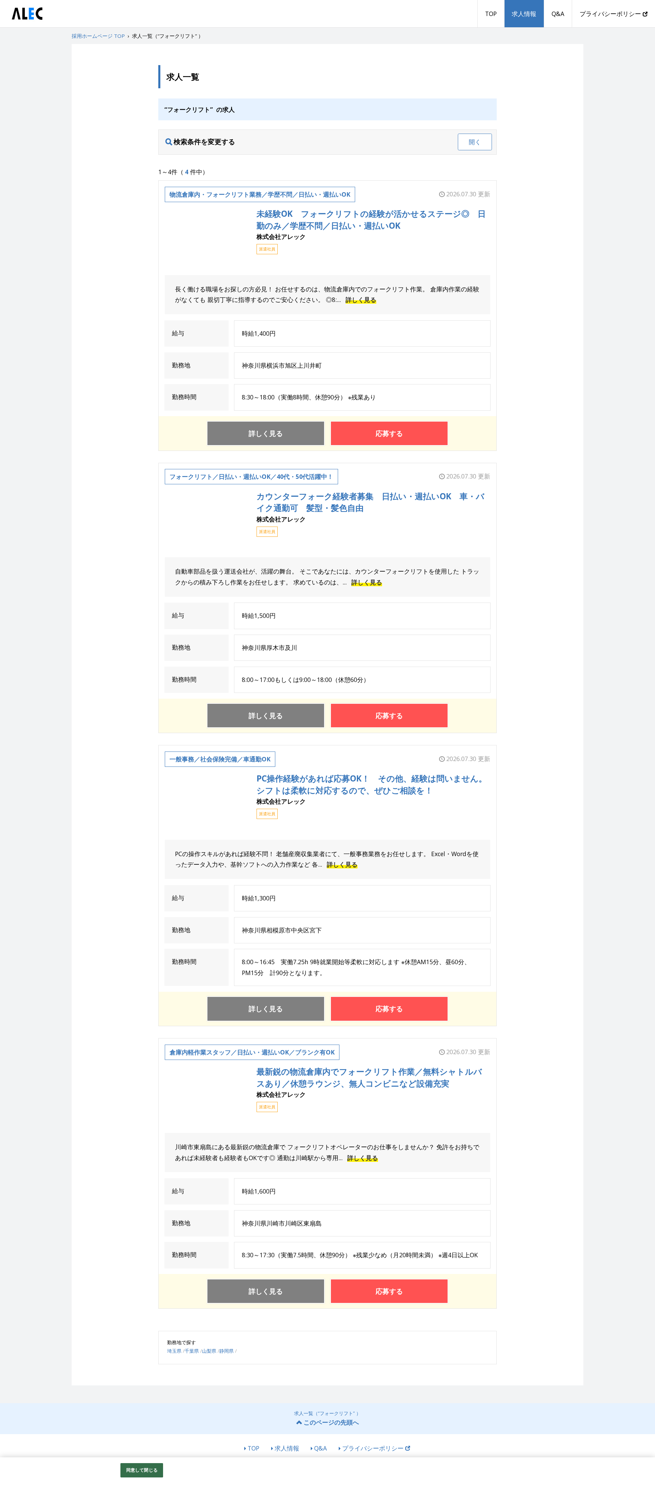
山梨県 (209, 1351)
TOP (491, 14)
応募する (389, 433)
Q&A (558, 14)
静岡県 (226, 1351)
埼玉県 (174, 1351)
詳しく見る (361, 299)
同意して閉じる (142, 1470)
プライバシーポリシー (611, 14)
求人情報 (524, 14)
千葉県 (192, 1351)
